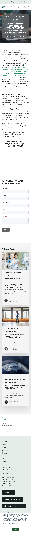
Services (4, 453)
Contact (4, 461)
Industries (5, 450)
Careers (4, 458)
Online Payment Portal (12, 499)
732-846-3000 (7, 473)
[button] (28, 6)
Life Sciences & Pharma (19, 16)
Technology (15, 19)
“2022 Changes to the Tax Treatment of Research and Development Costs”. (15, 73)
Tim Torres (12, 36)
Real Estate (14, 328)
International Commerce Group (14, 379)
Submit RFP (8, 492)
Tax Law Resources (10, 281)
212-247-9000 (6, 486)
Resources (5, 456)
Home (4, 445)
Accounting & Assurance (12, 272)
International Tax (10, 382)
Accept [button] (15, 529)
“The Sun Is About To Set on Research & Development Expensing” (15, 69)
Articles (7, 16)
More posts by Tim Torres (11, 431)
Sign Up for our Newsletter (13, 506)
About (4, 447)
